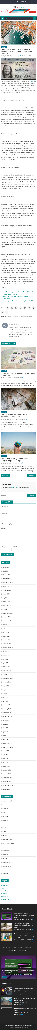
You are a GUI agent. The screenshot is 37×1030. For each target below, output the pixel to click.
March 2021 (6, 736)
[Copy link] (6, 312)
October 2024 (7, 617)
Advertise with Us (6, 899)
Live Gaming (6, 851)
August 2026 (6, 567)
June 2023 (6, 655)
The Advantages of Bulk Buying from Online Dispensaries (18, 374)
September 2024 (8, 621)
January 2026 (7, 579)
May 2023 (5, 659)
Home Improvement (9, 843)
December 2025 (8, 582)
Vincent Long (15, 56)
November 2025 (7, 586)
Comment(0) (28, 56)
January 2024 (7, 640)
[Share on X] (12, 308)
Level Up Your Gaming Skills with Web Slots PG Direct (32, 475)
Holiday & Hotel (7, 839)
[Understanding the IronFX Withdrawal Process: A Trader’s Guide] (6, 916)
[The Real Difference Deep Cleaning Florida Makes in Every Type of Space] (6, 937)
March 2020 (6, 766)
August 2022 (6, 686)
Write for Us (4, 896)
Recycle (5, 858)
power (18, 316)
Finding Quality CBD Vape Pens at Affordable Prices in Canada (14, 416)
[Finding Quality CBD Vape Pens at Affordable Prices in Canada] (18, 399)
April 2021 (5, 732)
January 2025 (7, 609)
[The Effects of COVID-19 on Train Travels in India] (6, 1001)
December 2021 (7, 713)
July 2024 (5, 628)
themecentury (24, 1028)
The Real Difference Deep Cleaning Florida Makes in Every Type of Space (24, 936)
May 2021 (5, 728)
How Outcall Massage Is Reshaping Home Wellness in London (23, 926)
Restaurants (6, 862)
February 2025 (7, 605)
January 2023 (7, 674)
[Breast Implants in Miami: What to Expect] (6, 1011)
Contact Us (4, 885)
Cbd (4, 812)
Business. (3, 47)
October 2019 (7, 781)
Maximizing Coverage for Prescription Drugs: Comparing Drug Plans (16, 460)
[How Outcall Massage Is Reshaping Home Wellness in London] (6, 927)
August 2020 (6, 751)
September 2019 (8, 785)
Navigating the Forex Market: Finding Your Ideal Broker (19, 301)
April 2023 (5, 663)
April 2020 (6, 762)
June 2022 (6, 693)
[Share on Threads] (2, 312)
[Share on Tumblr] (33, 308)
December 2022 (8, 678)
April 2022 (5, 701)
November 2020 (7, 743)
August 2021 (6, 720)
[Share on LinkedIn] (16, 308)
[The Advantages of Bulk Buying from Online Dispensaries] (18, 358)
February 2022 (7, 709)
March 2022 (6, 705)
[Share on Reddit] (29, 308)
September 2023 (8, 647)
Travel (4, 870)
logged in (14, 487)
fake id (9, 316)
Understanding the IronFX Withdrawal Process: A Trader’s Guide (24, 915)
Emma (30, 919)
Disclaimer (4, 893)
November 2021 (7, 716)
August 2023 (6, 651)
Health (5, 835)
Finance (5, 824)
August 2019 (6, 789)
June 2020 (6, 755)
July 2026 (5, 571)
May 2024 (6, 632)
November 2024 (8, 613)
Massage (5, 854)
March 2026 (6, 575)
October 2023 (7, 644)
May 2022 (5, 697)
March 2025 (6, 602)
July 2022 (5, 690)
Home (2, 888)
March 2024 (6, 636)
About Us (3, 891)
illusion (14, 316)
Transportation (7, 866)
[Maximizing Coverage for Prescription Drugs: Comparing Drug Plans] (18, 443)
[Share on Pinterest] (24, 308)
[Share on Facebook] (7, 308)
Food (4, 828)
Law (4, 847)
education (6, 816)
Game (4, 832)
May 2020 (6, 758)
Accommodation (8, 801)
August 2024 (6, 625)
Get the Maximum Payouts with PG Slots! (6, 475)
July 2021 (5, 724)
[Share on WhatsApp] (20, 308)
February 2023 (7, 670)
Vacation (5, 874)
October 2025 (7, 590)
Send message (7, 554)
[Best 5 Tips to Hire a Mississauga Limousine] (6, 991)
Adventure (6, 805)
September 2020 (8, 747)
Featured (5, 820)
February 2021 (7, 739)
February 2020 (7, 770)
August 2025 (6, 594)
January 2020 (7, 774)
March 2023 (6, 667)
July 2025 (5, 598)
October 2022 (7, 682)
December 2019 (7, 778)
